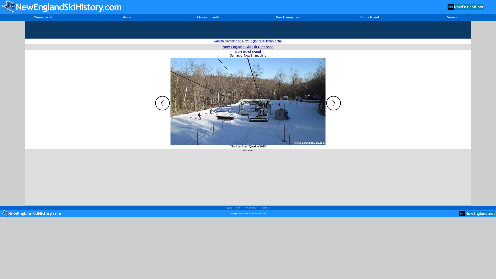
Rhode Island (369, 17)
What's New (251, 208)
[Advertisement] (248, 30)
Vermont (453, 17)
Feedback (265, 208)
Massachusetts (208, 17)
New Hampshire (287, 17)
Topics (229, 208)
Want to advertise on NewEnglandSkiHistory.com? (248, 41)
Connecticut (43, 17)
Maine (126, 17)
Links (239, 208)
